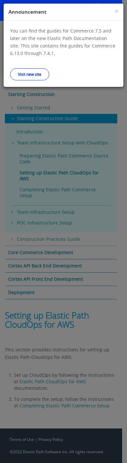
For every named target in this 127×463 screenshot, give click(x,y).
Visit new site (29, 74)
